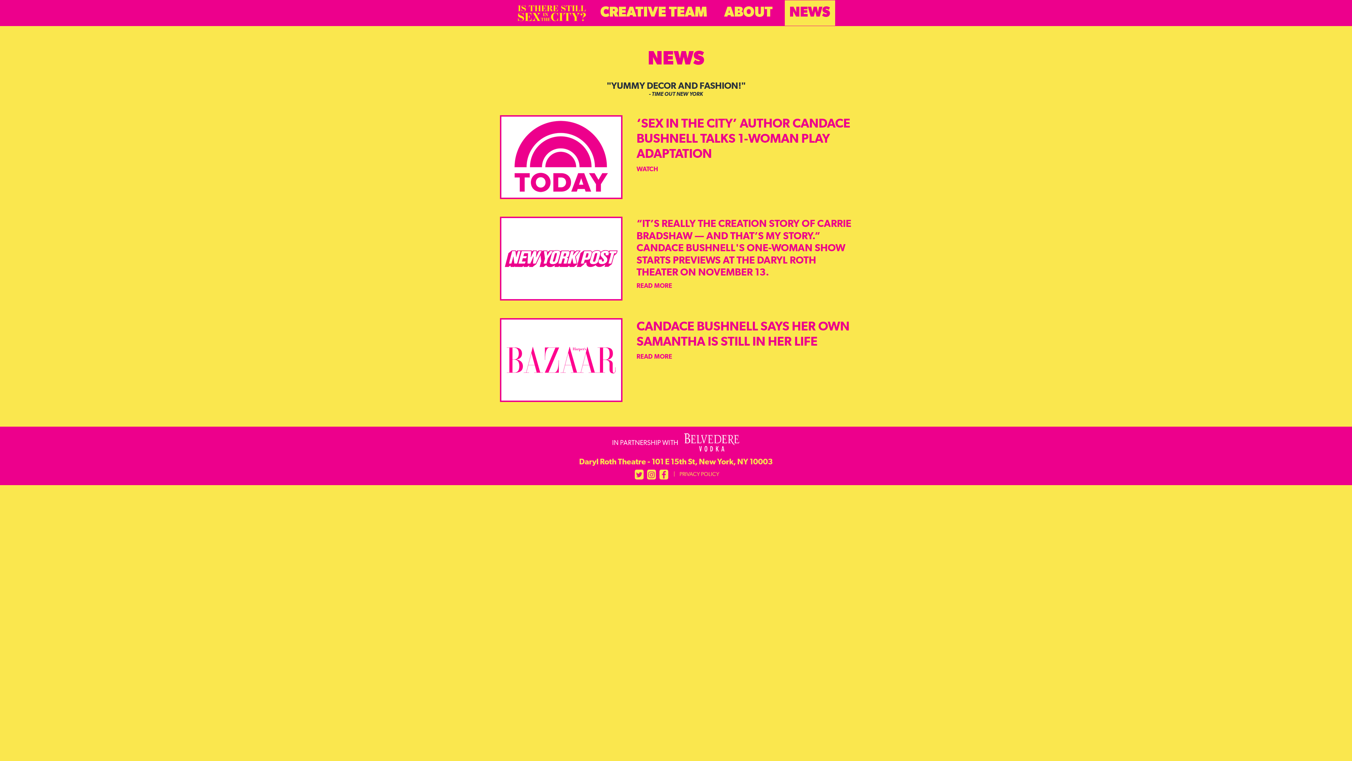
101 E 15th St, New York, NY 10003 (676, 462)
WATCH (647, 170)
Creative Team (653, 13)
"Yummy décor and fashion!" (676, 89)
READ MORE (654, 286)
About (748, 13)
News (809, 13)
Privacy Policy (699, 474)
